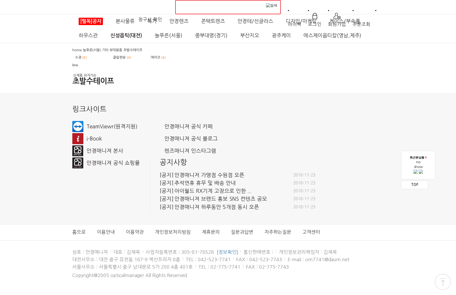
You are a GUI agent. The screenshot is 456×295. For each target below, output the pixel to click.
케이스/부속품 (344, 21)
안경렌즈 (178, 21)
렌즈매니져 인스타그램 (190, 150)
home (77, 50)
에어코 (158, 57)
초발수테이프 (132, 50)
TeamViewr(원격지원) (112, 126)
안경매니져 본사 (105, 150)
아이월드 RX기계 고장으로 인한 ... (205, 191)
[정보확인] (227, 252)
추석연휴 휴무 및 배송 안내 (198, 183)
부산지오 (249, 35)
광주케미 (281, 35)
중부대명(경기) (211, 35)
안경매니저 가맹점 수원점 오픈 (202, 175)
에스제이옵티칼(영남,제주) (332, 35)
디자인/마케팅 (301, 21)
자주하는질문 (277, 232)
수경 (81, 57)
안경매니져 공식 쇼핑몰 (113, 163)
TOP (414, 184)
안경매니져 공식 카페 (188, 126)
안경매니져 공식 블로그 (191, 138)
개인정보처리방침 (173, 232)
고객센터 (311, 232)
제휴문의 (211, 232)
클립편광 (122, 57)
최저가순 (90, 75)
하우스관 (88, 35)
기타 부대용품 (112, 50)
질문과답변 (242, 232)
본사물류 (125, 21)
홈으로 (79, 232)
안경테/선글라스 (255, 21)
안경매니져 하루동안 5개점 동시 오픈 (209, 207)
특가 (152, 21)
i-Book (94, 138)
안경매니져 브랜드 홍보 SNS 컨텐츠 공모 (213, 198)
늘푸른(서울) (168, 35)
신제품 (78, 75)
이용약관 (135, 232)
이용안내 (106, 232)
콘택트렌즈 (213, 21)
